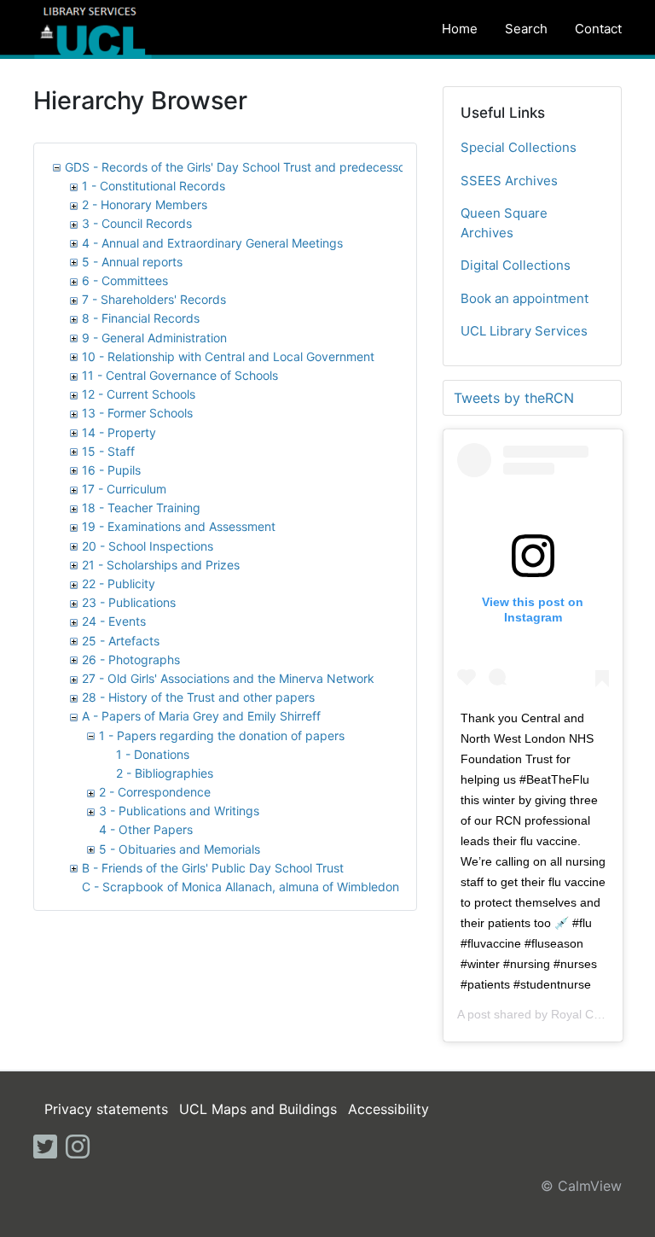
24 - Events (114, 621)
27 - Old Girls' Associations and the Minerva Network (228, 678)
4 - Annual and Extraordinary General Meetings (212, 243)
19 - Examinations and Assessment (178, 526)
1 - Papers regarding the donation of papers (222, 735)
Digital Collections (516, 265)
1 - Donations (152, 754)
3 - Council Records (137, 223)
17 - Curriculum (124, 488)
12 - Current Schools (138, 394)
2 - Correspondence (155, 792)
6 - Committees (125, 280)
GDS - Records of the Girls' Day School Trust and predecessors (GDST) (262, 167)
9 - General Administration (154, 337)
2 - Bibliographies (164, 773)
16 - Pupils (111, 470)
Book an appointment (524, 298)
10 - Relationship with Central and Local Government (228, 356)
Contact (598, 28)
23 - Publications (129, 602)
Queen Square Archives (504, 223)
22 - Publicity (118, 583)
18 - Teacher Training (141, 507)
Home (460, 28)
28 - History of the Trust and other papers (198, 697)
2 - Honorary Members (144, 204)
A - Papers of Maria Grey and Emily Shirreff (201, 716)
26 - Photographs (131, 659)
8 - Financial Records (141, 318)
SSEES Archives (509, 180)
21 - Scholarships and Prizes (161, 564)
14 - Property (119, 432)
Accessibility (388, 1108)
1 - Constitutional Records (153, 185)
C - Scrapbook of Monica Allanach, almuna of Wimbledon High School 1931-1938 (308, 886)
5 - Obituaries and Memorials (179, 849)
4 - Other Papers (146, 829)
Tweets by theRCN (514, 397)
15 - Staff (108, 451)
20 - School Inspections (147, 546)
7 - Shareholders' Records (154, 299)
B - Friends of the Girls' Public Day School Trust (213, 868)
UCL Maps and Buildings (258, 1108)
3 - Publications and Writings (179, 810)
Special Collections (519, 147)
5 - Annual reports (132, 261)
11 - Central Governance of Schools (180, 375)
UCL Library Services (524, 331)
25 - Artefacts (120, 640)
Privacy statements (106, 1108)
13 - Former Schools (137, 413)
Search (526, 28)
